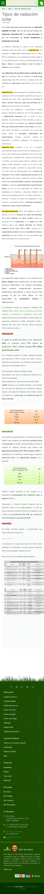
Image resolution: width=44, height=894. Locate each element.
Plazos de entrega (10, 718)
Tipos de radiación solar (22, 9)
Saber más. (8, 869)
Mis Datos (7, 792)
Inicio (4, 9)
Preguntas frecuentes (11, 731)
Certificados (8, 747)
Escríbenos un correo (14, 837)
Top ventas (8, 776)
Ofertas (6, 772)
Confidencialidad (10, 701)
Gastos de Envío (10, 710)
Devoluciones (8, 727)
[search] (22, 3)
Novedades (8, 767)
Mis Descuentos (9, 805)
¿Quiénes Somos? (10, 697)
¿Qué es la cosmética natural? (15, 743)
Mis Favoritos (8, 800)
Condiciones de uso (11, 705)
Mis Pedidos (8, 796)
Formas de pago (9, 714)
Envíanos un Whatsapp (14, 832)
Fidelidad (7, 723)
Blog (9, 9)
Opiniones (7, 780)
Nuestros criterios (10, 751)
